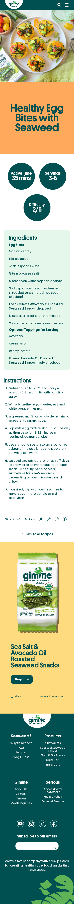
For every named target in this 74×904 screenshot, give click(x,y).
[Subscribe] (54, 848)
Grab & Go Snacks (53, 755)
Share (32, 519)
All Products (53, 743)
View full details (49, 696)
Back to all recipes (39, 534)
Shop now (21, 679)
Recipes (21, 752)
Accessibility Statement (53, 791)
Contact (21, 793)
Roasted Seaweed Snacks (53, 749)
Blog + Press (21, 757)
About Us (21, 789)
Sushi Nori (53, 760)
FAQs (21, 747)
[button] (59, 5)
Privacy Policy (52, 796)
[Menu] (67, 5)
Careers (21, 798)
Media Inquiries (21, 803)
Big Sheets (53, 764)
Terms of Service (52, 801)
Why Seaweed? (21, 743)
